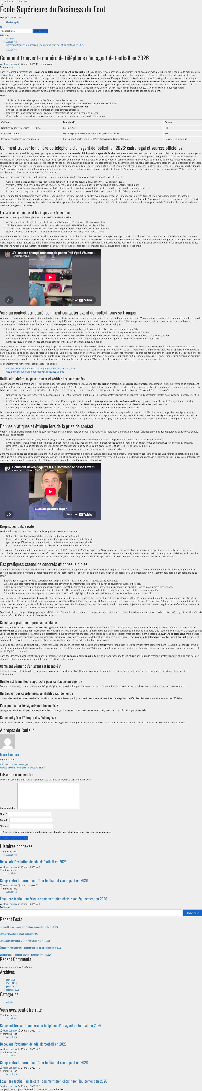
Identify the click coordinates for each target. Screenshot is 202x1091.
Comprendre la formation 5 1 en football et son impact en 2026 (44, 880)
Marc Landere (10, 63)
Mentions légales (12, 22)
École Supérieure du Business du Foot (52, 9)
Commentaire (8, 808)
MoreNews (41, 1089)
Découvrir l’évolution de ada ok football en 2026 (33, 861)
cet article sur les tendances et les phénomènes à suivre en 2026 (40, 368)
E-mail (4, 820)
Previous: (23, 767)
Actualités (11, 49)
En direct (5, 35)
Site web (4, 826)
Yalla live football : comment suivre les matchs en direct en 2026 (25, 954)
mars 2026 (10, 979)
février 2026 (11, 983)
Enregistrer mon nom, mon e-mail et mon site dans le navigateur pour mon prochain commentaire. (57, 831)
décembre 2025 (12, 989)
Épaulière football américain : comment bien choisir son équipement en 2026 (53, 898)
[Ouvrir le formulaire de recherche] (1, 27)
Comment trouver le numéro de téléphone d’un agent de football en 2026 (29, 926)
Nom (3, 814)
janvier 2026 (11, 986)
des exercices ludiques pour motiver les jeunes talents (35, 371)
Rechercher (5, 907)
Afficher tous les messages (14, 764)
